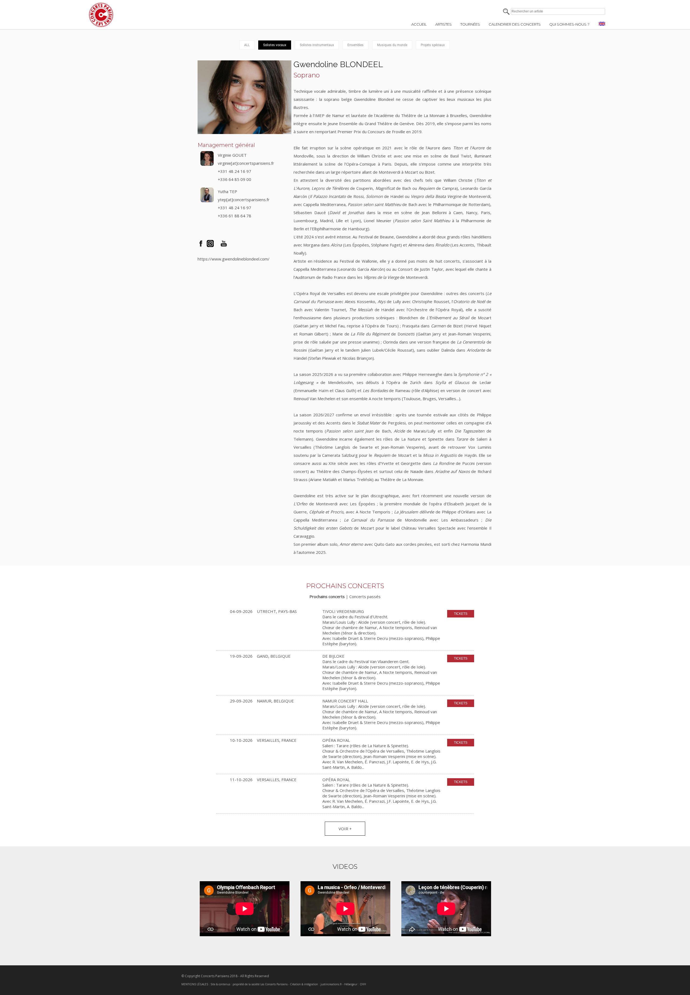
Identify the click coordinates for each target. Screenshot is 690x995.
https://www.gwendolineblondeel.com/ (234, 259)
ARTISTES (443, 24)
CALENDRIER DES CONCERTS (515, 24)
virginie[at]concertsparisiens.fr (246, 163)
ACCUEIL (419, 24)
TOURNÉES (470, 24)
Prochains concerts (327, 596)
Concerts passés (365, 596)
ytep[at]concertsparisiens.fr (244, 199)
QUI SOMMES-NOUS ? (569, 24)
